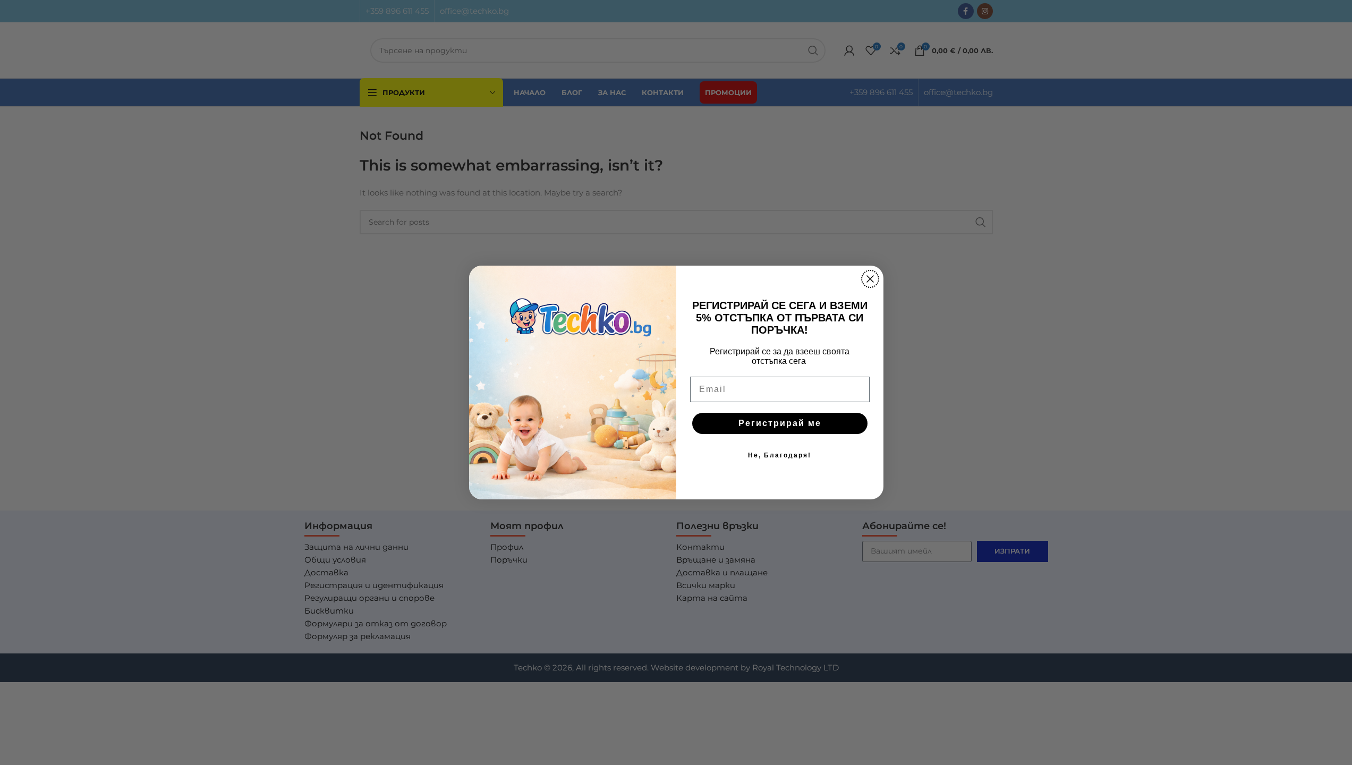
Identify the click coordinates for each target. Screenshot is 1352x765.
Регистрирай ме (779, 423)
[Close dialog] (870, 279)
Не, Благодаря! (779, 455)
